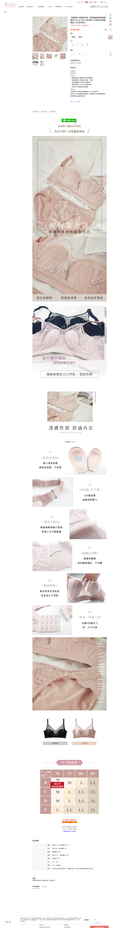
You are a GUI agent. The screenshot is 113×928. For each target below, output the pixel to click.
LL (82, 44)
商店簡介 (41, 925)
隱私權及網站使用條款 (44, 927)
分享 (73, 101)
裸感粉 (80, 37)
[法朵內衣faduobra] (10, 5)
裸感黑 (73, 37)
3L (87, 44)
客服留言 (66, 925)
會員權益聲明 (67, 927)
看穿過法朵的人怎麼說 (69, 831)
